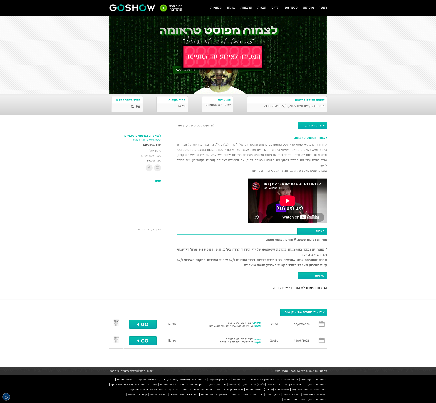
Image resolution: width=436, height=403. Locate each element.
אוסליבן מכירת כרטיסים (214, 394)
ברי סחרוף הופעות (219, 379)
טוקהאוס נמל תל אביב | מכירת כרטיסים (181, 384)
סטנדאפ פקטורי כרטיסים (229, 389)
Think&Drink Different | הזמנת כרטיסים (174, 394)
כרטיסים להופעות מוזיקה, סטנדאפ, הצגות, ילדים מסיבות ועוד (172, 379)
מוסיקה (308, 7)
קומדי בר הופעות (137, 394)
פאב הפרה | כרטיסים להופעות (308, 389)
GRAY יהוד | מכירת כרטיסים (197, 389)
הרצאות (246, 7)
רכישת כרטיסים (125, 379)
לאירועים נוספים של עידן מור (196, 125)
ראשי (323, 7)
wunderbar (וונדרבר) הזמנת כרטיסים (267, 389)
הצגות (261, 7)
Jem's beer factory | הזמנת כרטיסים (304, 394)
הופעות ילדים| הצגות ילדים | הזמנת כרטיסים (255, 394)
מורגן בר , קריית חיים (149, 229)
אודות (150, 371)
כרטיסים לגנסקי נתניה (313, 379)
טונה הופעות (240, 379)
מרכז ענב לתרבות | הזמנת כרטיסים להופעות (153, 389)
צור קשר (114, 371)
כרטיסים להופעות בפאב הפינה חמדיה (304, 399)
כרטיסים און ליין (293, 384)
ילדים (275, 7)
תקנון (142, 371)
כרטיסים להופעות (315, 384)
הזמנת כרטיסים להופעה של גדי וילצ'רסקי (134, 384)
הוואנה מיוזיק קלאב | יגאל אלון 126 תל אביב (274, 379)
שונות (231, 7)
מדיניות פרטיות (129, 371)
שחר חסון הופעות (216, 384)
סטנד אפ (291, 7)
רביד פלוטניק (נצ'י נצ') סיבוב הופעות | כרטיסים (255, 384)
